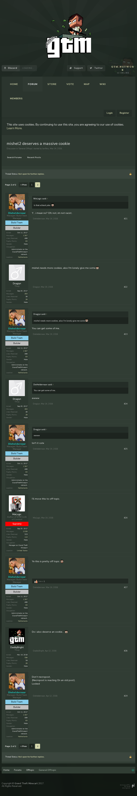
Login (110, 113)
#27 (125, 587)
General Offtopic (26, 148)
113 (26, 537)
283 (26, 294)
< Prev (23, 184)
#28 (125, 651)
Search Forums (14, 157)
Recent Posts (34, 157)
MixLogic (16, 514)
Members (16, 98)
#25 (125, 449)
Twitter (98, 68)
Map (87, 84)
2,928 (25, 531)
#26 (125, 518)
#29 (125, 696)
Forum (32, 84)
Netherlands (23, 257)
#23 (125, 334)
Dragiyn (17, 283)
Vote (70, 84)
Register (124, 113)
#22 (125, 287)
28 (27, 299)
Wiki (103, 84)
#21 (125, 218)
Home (14, 84)
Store (51, 84)
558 (26, 657)
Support (78, 68)
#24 (125, 404)
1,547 (25, 235)
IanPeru (45, 148)
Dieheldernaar (39, 218)
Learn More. (14, 128)
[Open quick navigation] (132, 769)
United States (22, 550)
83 (27, 241)
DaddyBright (17, 647)
